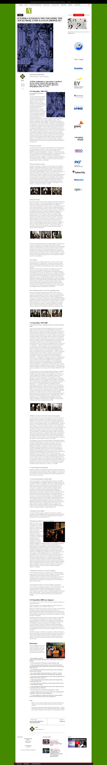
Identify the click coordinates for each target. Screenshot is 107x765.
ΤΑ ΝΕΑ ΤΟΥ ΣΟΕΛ (55, 4)
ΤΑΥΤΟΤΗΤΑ (19, 763)
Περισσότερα (74, 1)
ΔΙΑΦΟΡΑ (70, 4)
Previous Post (33, 719)
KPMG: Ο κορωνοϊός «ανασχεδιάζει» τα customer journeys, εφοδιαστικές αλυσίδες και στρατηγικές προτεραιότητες (56, 753)
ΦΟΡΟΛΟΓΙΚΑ (63, 4)
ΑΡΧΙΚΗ (21, 4)
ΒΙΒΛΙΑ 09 (62, 721)
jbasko (22, 80)
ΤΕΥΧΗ (26, 4)
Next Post (62, 719)
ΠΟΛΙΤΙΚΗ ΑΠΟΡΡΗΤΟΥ (36, 763)
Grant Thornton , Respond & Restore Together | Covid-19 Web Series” (56, 743)
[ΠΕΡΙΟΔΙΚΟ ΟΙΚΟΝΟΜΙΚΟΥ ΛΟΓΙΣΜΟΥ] (29, 10)
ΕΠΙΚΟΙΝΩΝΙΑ (77, 4)
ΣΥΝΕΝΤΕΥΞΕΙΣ (46, 4)
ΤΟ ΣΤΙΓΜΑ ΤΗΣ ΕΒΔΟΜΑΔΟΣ (35, 4)
